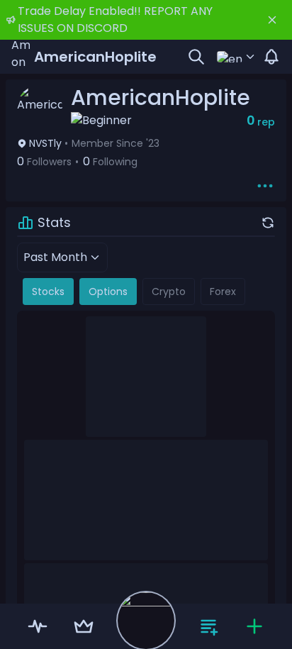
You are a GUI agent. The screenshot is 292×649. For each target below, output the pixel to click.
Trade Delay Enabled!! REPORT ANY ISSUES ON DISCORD (115, 19)
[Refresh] (268, 223)
